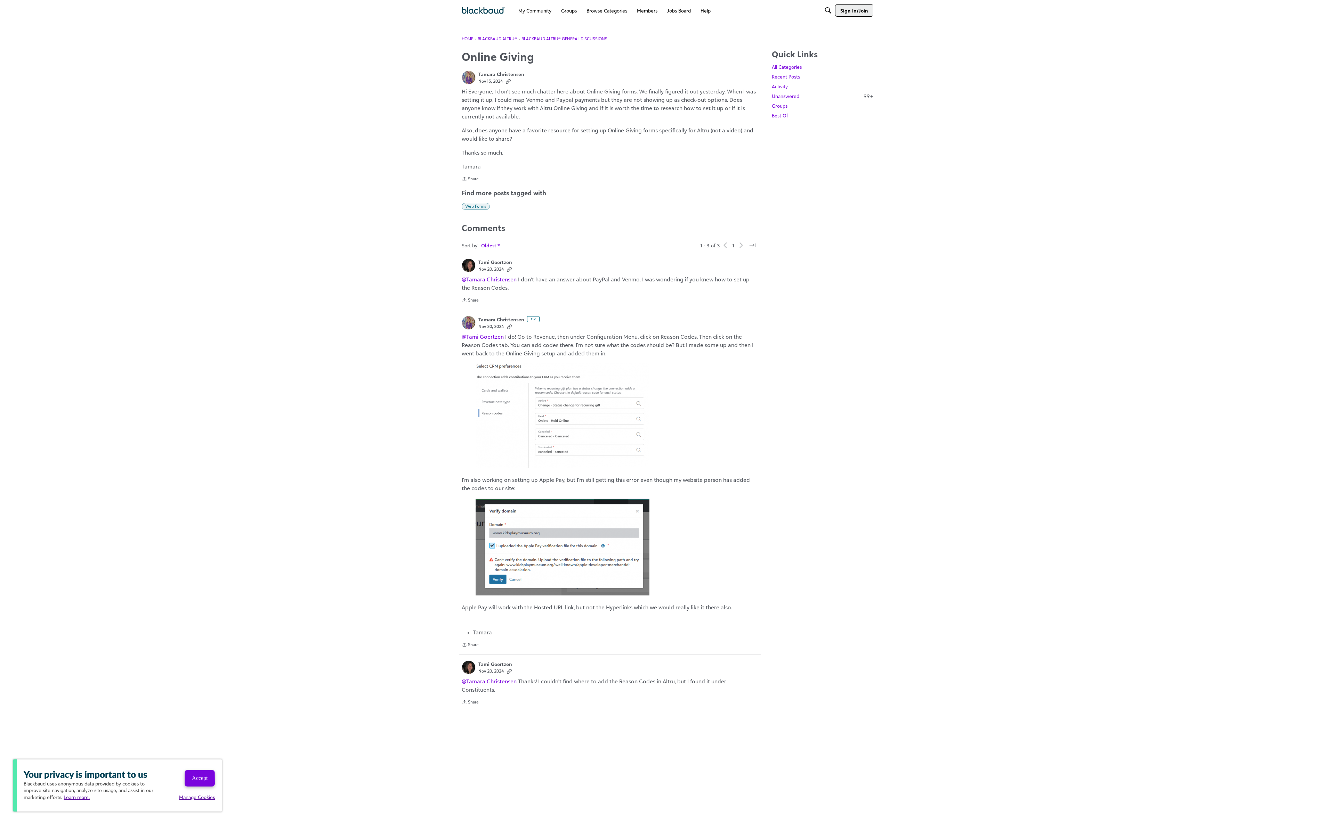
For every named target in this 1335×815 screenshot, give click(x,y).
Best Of (780, 115)
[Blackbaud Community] (483, 10)
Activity (780, 86)
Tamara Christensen (501, 74)
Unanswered (822, 96)
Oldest (489, 245)
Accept (200, 778)
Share (470, 179)
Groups (779, 106)
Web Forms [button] (475, 206)
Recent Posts (786, 77)
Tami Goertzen (495, 262)
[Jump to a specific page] (752, 245)
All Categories (787, 67)
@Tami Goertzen (483, 336)
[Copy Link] (508, 81)
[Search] (828, 10)
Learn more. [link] (77, 797)
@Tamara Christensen (489, 279)
